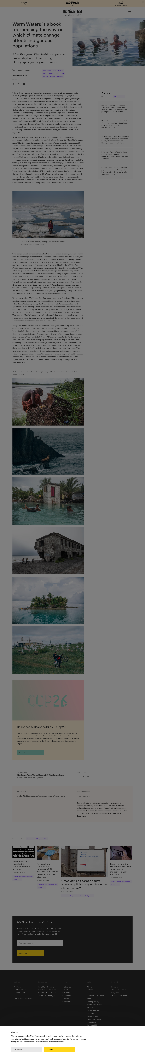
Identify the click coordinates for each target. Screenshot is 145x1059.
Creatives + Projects (47, 990)
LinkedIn (66, 993)
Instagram (67, 987)
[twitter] (18, 84)
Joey (79, 803)
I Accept (49, 1049)
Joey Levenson (24, 70)
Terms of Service (94, 1004)
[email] (24, 84)
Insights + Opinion (46, 987)
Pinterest (67, 1002)
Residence (116, 987)
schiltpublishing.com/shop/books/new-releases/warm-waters (41, 796)
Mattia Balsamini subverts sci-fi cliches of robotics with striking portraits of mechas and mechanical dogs (114, 124)
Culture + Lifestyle (46, 996)
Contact (90, 993)
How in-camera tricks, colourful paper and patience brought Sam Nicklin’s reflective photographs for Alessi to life (114, 171)
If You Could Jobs (119, 996)
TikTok (65, 990)
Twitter (66, 999)
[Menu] (130, 12)
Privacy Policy (93, 1002)
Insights (90, 1013)
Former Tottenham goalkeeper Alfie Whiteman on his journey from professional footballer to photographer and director (114, 108)
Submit (90, 990)
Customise (18, 1049)
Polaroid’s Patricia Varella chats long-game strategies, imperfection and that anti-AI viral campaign (115, 155)
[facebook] (13, 84)
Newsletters (92, 1016)
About (90, 987)
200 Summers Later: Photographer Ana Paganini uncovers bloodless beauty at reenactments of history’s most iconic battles (115, 140)
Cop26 (22, 752)
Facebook (67, 996)
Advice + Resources (47, 993)
